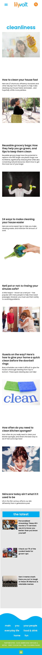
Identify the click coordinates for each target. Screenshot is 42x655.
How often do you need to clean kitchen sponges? (17, 429)
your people (30, 625)
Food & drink (30, 630)
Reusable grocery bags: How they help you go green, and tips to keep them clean (20, 148)
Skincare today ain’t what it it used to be (20, 495)
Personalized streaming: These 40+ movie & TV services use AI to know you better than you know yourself (28, 527)
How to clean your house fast (20, 79)
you (17, 625)
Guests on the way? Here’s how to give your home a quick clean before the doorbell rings (21, 359)
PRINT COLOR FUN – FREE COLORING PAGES (24, 645)
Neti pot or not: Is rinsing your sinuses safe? (20, 287)
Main (8, 625)
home (17, 635)
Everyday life (12, 630)
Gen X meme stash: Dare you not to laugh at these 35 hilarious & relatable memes (28, 580)
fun (26, 635)
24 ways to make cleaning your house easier (18, 221)
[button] (6, 4)
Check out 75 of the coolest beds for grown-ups (27, 551)
